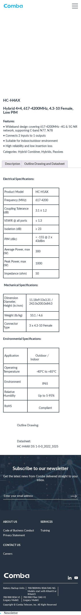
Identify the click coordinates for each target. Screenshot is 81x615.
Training (45, 530)
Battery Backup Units (14, 588)
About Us (10, 522)
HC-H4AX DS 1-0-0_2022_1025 (37, 446)
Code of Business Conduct (18, 530)
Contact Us (11, 545)
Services (46, 522)
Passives (58, 152)
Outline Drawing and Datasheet (44, 164)
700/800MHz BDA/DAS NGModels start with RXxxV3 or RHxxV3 (42, 591)
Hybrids (46, 152)
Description (12, 164)
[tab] (12, 164)
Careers (7, 554)
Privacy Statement (14, 535)
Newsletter (11, 613)
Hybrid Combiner (29, 152)
